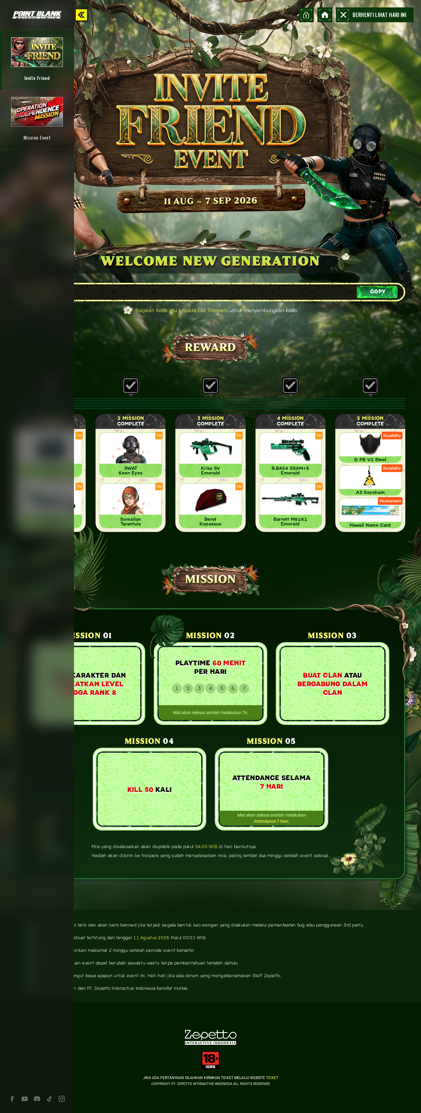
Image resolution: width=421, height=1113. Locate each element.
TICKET (272, 1077)
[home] (324, 14)
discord (37, 1098)
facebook (12, 1098)
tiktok (49, 1098)
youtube (24, 1098)
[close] (81, 14)
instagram (61, 1098)
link (37, 59)
